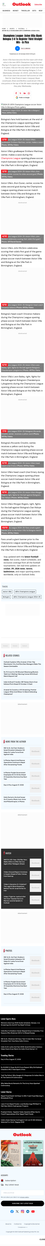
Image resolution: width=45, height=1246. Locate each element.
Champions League (11, 158)
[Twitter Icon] (17, 1211)
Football (21, 29)
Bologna (6, 597)
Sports (12, 29)
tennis (29, 568)
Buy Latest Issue (12, 1184)
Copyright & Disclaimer (32, 1224)
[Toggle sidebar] (6, 4)
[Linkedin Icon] (27, 1211)
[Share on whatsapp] (29, 93)
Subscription (10, 1180)
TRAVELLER (25, 11)
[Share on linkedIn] (25, 93)
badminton (9, 571)
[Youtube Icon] (33, 1211)
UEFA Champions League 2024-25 (26, 597)
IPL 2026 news (18, 568)
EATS (34, 11)
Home (4, 29)
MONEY (16, 11)
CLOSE (42, 1239)
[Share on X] (20, 93)
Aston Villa (7, 591)
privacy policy (24, 1197)
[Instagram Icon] (22, 1211)
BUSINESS (6, 11)
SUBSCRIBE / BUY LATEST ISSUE (22, 1203)
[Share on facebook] (16, 93)
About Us (8, 1224)
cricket (7, 568)
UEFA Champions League (25, 591)
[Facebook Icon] (12, 1211)
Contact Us (18, 1224)
